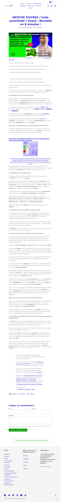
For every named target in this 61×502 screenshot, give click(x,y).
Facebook (21, 389)
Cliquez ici (39, 372)
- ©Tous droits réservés (19, 498)
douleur (32, 122)
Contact (6, 468)
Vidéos (6, 458)
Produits (6, 464)
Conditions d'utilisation (11, 477)
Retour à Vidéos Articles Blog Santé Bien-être (31, 440)
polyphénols (45, 113)
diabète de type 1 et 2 (22, 379)
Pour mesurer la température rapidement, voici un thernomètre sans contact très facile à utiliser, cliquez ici (29, 139)
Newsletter (7, 466)
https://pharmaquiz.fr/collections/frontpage (29, 384)
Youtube (29, 58)
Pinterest (25, 468)
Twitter (33, 389)
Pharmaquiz (11, 498)
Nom (10, 409)
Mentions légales (9, 471)
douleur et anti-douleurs (29, 380)
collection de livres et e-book (32, 375)
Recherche (7, 454)
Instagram (27, 389)
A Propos (6, 456)
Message (11, 415)
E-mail (33, 409)
